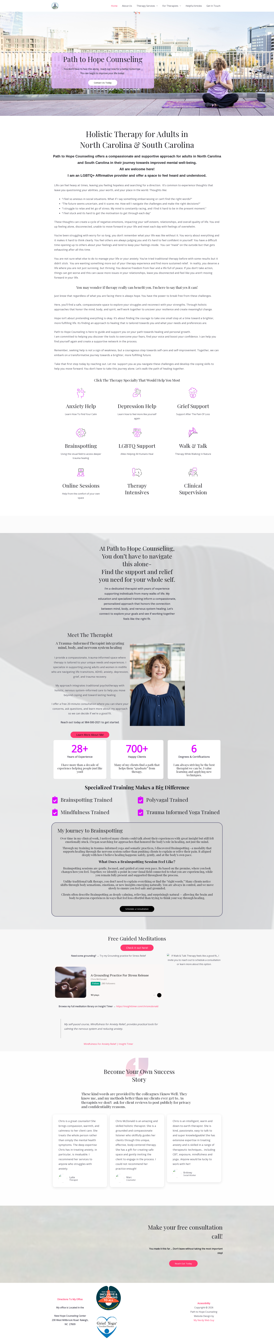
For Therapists (170, 5)
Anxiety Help (81, 405)
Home (114, 5)
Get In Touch (213, 5)
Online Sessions (80, 485)
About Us (127, 5)
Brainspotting (81, 445)
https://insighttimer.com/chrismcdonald (137, 1006)
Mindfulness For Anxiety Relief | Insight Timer (108, 1044)
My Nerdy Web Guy (204, 1320)
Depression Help (137, 405)
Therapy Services (146, 5)
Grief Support (193, 405)
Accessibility (204, 1303)
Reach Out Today (183, 1263)
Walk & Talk (193, 445)
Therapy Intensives (137, 489)
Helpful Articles (194, 5)
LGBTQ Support (137, 445)
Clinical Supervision (193, 489)
